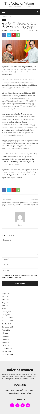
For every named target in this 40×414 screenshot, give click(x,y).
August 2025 (6, 330)
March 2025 (6, 345)
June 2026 (5, 300)
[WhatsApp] (18, 35)
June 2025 (5, 336)
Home (4, 17)
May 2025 (5, 339)
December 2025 (7, 318)
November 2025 (7, 321)
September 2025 (7, 327)
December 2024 (7, 354)
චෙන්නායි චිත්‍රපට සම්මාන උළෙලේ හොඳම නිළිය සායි (11, 204)
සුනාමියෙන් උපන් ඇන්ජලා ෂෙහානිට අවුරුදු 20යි (29, 204)
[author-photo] (20, 222)
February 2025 (7, 348)
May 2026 (5, 303)
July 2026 (5, 297)
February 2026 (7, 312)
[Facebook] (4, 35)
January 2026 (6, 315)
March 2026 (6, 309)
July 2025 (5, 333)
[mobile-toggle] (3, 12)
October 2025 (6, 324)
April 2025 (5, 342)
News (9, 17)
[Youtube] (28, 405)
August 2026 (6, 293)
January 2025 (6, 351)
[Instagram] (17, 405)
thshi (5, 30)
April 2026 (5, 306)
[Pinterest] (13, 35)
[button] (37, 12)
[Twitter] (9, 35)
